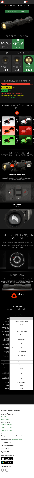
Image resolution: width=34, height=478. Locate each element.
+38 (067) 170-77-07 (7, 427)
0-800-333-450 (5, 419)
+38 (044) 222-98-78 (7, 430)
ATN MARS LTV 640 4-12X (21, 316)
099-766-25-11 (5, 416)
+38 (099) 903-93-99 (7, 424)
